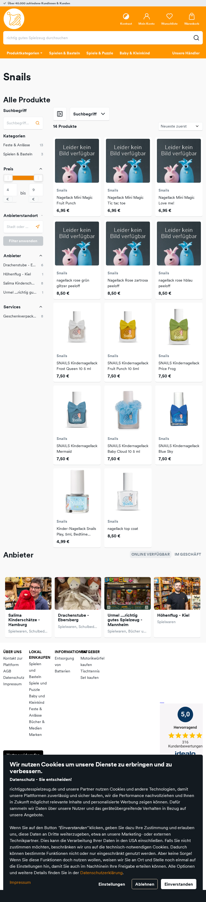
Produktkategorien (23, 53)
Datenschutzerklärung (101, 872)
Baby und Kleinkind (37, 699)
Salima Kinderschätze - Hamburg (24, 619)
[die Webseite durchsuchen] (196, 38)
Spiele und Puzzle (38, 686)
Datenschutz (13, 677)
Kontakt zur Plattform (13, 661)
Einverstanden (178, 884)
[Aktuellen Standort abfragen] (37, 226)
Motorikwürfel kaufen (92, 661)
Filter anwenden (23, 240)
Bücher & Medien (37, 725)
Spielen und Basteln (35, 670)
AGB (7, 671)
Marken (35, 734)
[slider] (8, 178)
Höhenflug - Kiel (173, 615)
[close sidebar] (60, 114)
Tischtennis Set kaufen (90, 674)
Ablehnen (144, 884)
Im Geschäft (188, 554)
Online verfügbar (150, 554)
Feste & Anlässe (35, 712)
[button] (23, 265)
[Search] (37, 123)
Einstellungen (111, 884)
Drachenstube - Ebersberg (73, 617)
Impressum (20, 882)
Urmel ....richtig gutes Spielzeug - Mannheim (125, 619)
